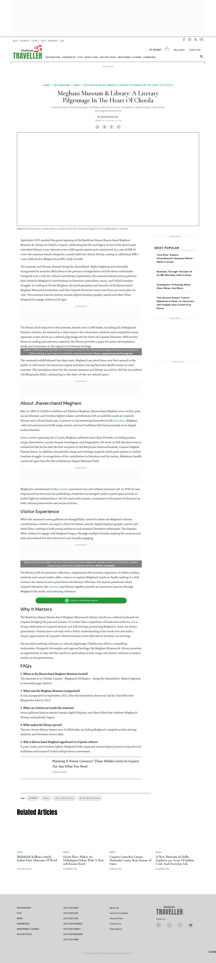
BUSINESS (24, 40)
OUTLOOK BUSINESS (72, 923)
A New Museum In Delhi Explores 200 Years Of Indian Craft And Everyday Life (175, 860)
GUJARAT (33, 798)
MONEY (35, 40)
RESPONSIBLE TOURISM (28, 929)
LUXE (62, 40)
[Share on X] (104, 127)
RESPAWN (52, 40)
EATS (43, 40)
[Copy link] (118, 127)
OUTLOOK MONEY (72, 929)
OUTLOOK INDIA (70, 907)
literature (119, 420)
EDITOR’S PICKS (24, 934)
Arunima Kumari (59, 772)
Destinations (52, 57)
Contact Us (115, 923)
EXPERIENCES (23, 923)
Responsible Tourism (130, 57)
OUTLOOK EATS (70, 913)
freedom (63, 489)
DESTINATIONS (24, 907)
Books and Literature (90, 798)
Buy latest (179, 49)
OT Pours (155, 49)
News (20, 852)
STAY (19, 913)
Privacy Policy (116, 918)
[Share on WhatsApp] (97, 127)
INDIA (15, 40)
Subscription (116, 929)
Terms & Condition (119, 913)
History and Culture (64, 798)
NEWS (20, 918)
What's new (91, 57)
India (76, 85)
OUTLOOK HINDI (70, 939)
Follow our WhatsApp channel (84, 600)
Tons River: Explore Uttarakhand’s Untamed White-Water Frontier (175, 258)
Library (46, 798)
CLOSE (212, 951)
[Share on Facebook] (111, 127)
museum (54, 586)
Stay (80, 57)
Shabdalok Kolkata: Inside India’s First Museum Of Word (37, 858)
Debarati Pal (115, 868)
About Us (114, 907)
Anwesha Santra (24, 868)
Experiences (69, 57)
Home (46, 85)
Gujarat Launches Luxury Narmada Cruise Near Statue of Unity (130, 860)
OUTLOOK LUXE (70, 918)
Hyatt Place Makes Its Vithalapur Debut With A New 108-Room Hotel (83, 860)
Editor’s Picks (108, 57)
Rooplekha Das (109, 116)
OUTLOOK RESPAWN (73, 934)
